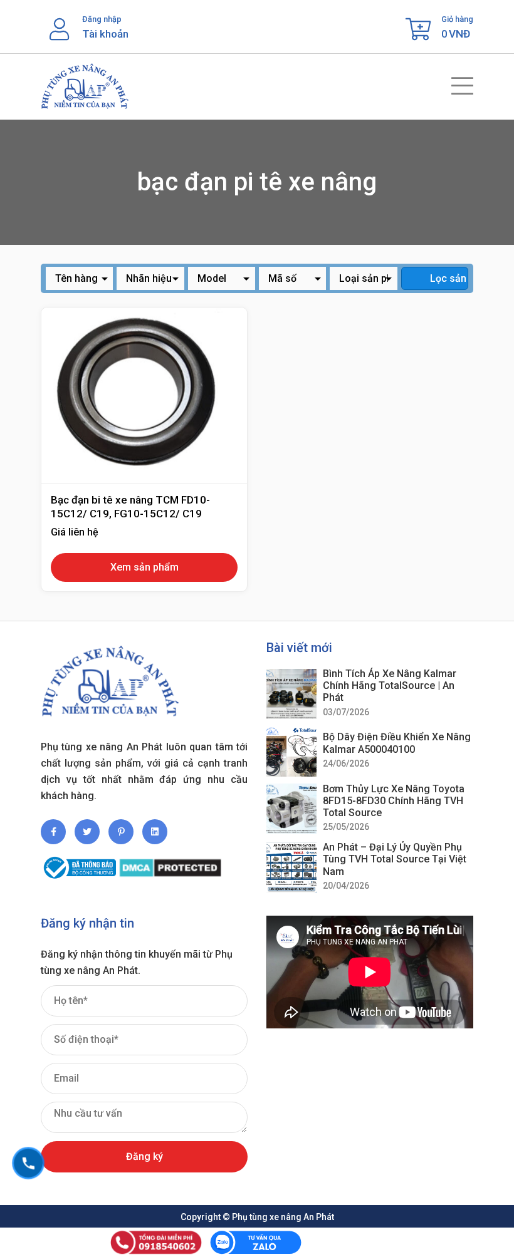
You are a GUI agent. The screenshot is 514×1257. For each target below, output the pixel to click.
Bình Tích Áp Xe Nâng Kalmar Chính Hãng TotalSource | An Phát (389, 685)
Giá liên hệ (74, 532)
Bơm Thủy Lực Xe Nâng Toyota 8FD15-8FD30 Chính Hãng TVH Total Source (393, 801)
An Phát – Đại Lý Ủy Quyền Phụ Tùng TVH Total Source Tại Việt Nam (394, 859)
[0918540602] (28, 1163)
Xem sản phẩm (144, 567)
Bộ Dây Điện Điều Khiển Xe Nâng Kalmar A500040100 (397, 743)
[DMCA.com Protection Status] (170, 863)
